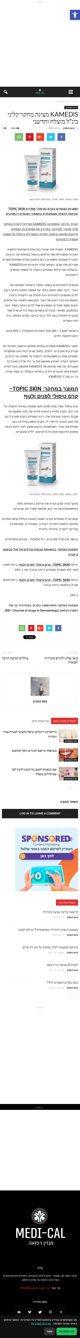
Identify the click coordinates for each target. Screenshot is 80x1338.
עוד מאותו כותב (40, 721)
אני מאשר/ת (66, 1331)
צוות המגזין (68, 128)
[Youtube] (19, 1312)
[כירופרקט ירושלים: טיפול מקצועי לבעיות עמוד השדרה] (68, 736)
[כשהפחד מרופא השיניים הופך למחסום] (68, 755)
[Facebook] (61, 1312)
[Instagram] (50, 1312)
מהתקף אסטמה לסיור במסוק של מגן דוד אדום (50, 947)
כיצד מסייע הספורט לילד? (62, 982)
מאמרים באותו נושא (64, 721)
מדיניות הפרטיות (41, 1323)
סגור (49, 1331)
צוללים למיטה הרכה (15, 658)
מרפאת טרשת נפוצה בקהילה (60, 912)
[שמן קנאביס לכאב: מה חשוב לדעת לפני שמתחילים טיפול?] (68, 774)
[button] (75, 15)
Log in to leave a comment (40, 813)
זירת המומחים (71, 107)
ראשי (75, 101)
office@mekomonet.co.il (34, 1288)
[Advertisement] (40, 44)
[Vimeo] (29, 1312)
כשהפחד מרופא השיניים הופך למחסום (34, 750)
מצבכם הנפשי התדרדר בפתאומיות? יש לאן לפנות (48, 929)
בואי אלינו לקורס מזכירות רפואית (61, 660)
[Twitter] (40, 1312)
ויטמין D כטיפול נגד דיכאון (62, 965)
